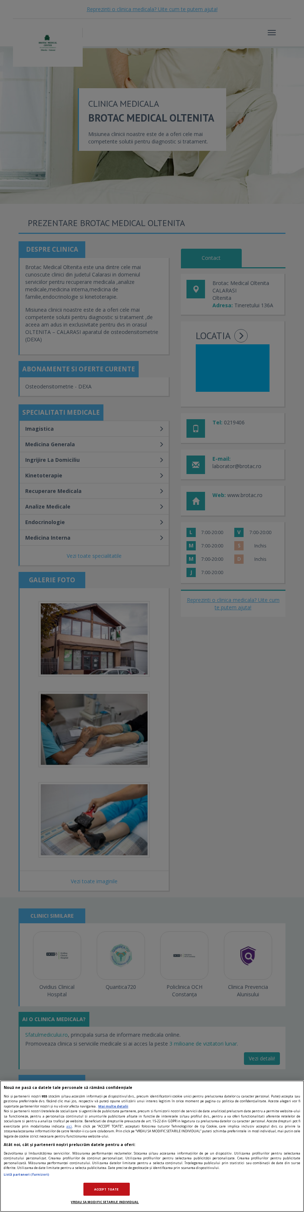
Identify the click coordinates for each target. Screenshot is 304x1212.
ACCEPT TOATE (106, 1189)
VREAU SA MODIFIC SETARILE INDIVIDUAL (105, 1202)
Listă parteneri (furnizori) (26, 1174)
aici (69, 1126)
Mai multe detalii (113, 1106)
